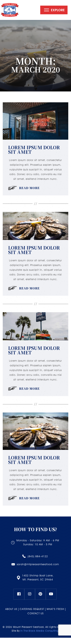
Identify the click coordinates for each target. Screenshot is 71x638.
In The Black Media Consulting (39, 630)
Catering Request (32, 609)
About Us (11, 609)
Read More (29, 188)
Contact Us (35, 613)
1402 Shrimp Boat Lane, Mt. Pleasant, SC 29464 (38, 577)
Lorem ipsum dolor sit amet (34, 149)
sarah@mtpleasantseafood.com (38, 564)
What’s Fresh (55, 609)
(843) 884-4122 (38, 556)
